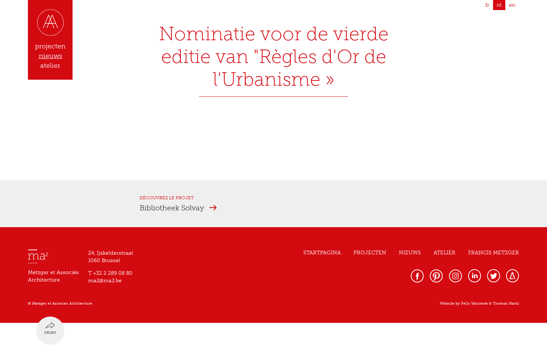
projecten (50, 46)
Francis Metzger (493, 252)
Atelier (444, 252)
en (512, 5)
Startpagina (322, 252)
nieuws (50, 56)
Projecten (370, 252)
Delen (50, 332)
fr (487, 5)
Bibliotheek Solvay (173, 207)
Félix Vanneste (474, 303)
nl (499, 5)
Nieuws (410, 252)
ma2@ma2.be (105, 280)
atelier (50, 65)
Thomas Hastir (506, 303)
